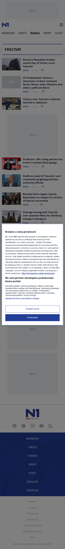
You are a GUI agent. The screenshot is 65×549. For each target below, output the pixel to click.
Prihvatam (32, 317)
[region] (33, 274)
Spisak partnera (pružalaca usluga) (22, 298)
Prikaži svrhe (32, 309)
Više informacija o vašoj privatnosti (38, 273)
